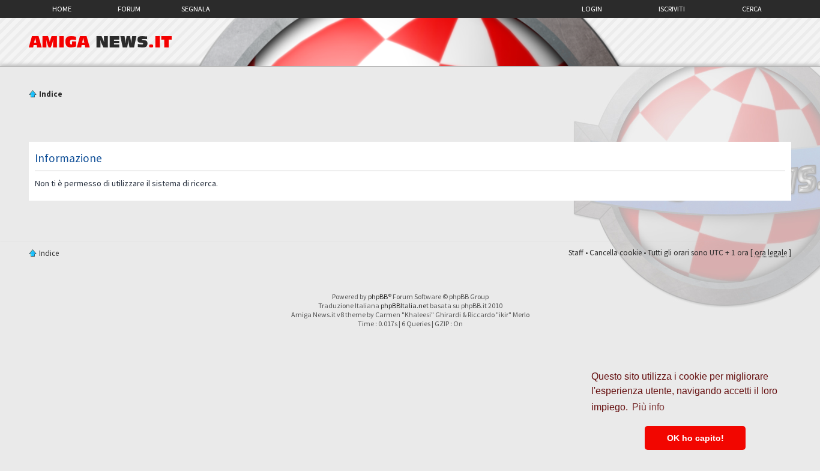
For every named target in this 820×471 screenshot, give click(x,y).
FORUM (129, 8)
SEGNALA (195, 8)
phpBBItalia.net (405, 305)
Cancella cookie (615, 253)
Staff (575, 253)
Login (592, 8)
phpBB (378, 296)
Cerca (752, 8)
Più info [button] (648, 407)
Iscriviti (672, 8)
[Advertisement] (410, 122)
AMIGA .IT (100, 42)
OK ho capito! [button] (695, 438)
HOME (61, 8)
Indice (50, 94)
